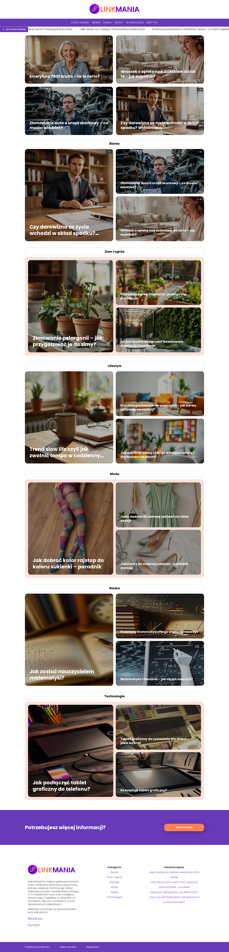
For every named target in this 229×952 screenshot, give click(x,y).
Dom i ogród (80, 22)
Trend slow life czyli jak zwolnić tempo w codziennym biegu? (67, 452)
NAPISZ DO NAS (184, 827)
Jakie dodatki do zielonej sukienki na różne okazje (154, 519)
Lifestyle (152, 22)
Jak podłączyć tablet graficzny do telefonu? (61, 785)
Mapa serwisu (68, 947)
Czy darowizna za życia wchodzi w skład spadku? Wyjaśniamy (159, 125)
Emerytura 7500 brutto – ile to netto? (65, 76)
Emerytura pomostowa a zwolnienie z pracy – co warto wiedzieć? (96, 29)
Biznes (96, 22)
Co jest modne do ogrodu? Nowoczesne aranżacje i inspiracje (151, 344)
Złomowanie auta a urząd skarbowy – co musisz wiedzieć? (69, 125)
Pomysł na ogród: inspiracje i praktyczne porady (153, 296)
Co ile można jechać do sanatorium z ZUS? (169, 29)
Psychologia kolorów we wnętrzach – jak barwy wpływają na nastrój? (158, 407)
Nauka (107, 22)
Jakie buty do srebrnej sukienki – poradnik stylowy (154, 566)
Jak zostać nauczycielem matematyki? (62, 674)
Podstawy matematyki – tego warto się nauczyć (159, 632)
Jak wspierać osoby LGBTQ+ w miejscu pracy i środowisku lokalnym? (157, 455)
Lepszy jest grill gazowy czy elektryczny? (174, 892)
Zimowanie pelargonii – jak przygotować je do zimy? (68, 341)
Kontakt (34, 925)
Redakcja (35, 919)
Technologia (135, 22)
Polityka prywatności (37, 947)
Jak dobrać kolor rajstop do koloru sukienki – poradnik (68, 563)
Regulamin (92, 947)
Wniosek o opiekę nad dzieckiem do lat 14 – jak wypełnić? (158, 74)
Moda (119, 22)
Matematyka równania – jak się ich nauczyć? (156, 679)
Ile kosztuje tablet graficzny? (143, 790)
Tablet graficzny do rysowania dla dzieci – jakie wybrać (154, 741)
